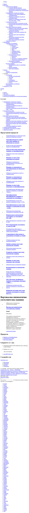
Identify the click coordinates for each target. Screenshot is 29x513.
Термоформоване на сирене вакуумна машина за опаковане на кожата (14, 141)
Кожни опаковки (13, 67)
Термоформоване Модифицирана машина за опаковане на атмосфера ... (14, 196)
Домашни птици (16, 51)
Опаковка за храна (13, 44)
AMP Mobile (17, 369)
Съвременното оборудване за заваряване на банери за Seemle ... (15, 235)
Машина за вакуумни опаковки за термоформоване (15, 185)
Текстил (14, 57)
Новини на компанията (11, 72)
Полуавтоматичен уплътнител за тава (18, 23)
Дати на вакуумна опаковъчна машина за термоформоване (15, 150)
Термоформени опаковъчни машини (15, 13)
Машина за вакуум (15, 372)
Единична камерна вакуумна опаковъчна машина (15, 252)
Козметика (14, 56)
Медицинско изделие (17, 62)
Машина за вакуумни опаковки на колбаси (13, 158)
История (11, 77)
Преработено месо (16, 52)
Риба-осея (14, 48)
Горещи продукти (5, 369)
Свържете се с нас (7, 86)
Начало (5, 4)
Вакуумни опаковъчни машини (13, 27)
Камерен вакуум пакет (11, 374)
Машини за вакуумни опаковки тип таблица (17, 121)
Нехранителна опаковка (15, 54)
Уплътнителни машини (11, 6)
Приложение (6, 42)
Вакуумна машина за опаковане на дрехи (13, 373)
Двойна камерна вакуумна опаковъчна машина (14, 244)
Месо (13, 49)
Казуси (8, 71)
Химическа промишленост (18, 59)
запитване (8, 331)
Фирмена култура (13, 81)
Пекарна (14, 46)
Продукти (5, 5)
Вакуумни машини (8, 339)
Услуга (10, 82)
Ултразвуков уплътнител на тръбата (17, 9)
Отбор (10, 78)
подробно (13, 331)
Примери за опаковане (11, 43)
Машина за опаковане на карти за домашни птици (14, 177)
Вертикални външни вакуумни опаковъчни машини (16, 38)
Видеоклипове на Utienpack (12, 83)
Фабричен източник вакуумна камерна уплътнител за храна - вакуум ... (15, 292)
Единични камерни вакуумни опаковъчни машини (16, 30)
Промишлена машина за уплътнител (9, 371)
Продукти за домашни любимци (19, 58)
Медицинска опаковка (14, 61)
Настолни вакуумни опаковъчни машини (16, 122)
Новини (5, 70)
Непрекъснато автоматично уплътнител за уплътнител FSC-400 (14, 216)
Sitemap (12, 369)
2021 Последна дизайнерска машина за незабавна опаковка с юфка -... (16, 281)
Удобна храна (15, 47)
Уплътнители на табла (11, 22)
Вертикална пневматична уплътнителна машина (15, 96)
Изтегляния (9, 85)
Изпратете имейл (5, 377)
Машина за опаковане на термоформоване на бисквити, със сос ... (15, 168)
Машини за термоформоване (10, 337)
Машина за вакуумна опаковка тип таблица (13, 261)
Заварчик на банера (11, 40)
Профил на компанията (14, 76)
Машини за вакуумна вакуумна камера (18, 28)
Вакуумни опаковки (14, 68)
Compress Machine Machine (15, 7)
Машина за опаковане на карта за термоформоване (17, 17)
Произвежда (15, 53)
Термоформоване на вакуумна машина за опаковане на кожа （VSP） (15, 206)
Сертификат (12, 80)
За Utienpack (9, 75)
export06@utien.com (8, 354)
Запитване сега (4, 360)
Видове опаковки (10, 63)
